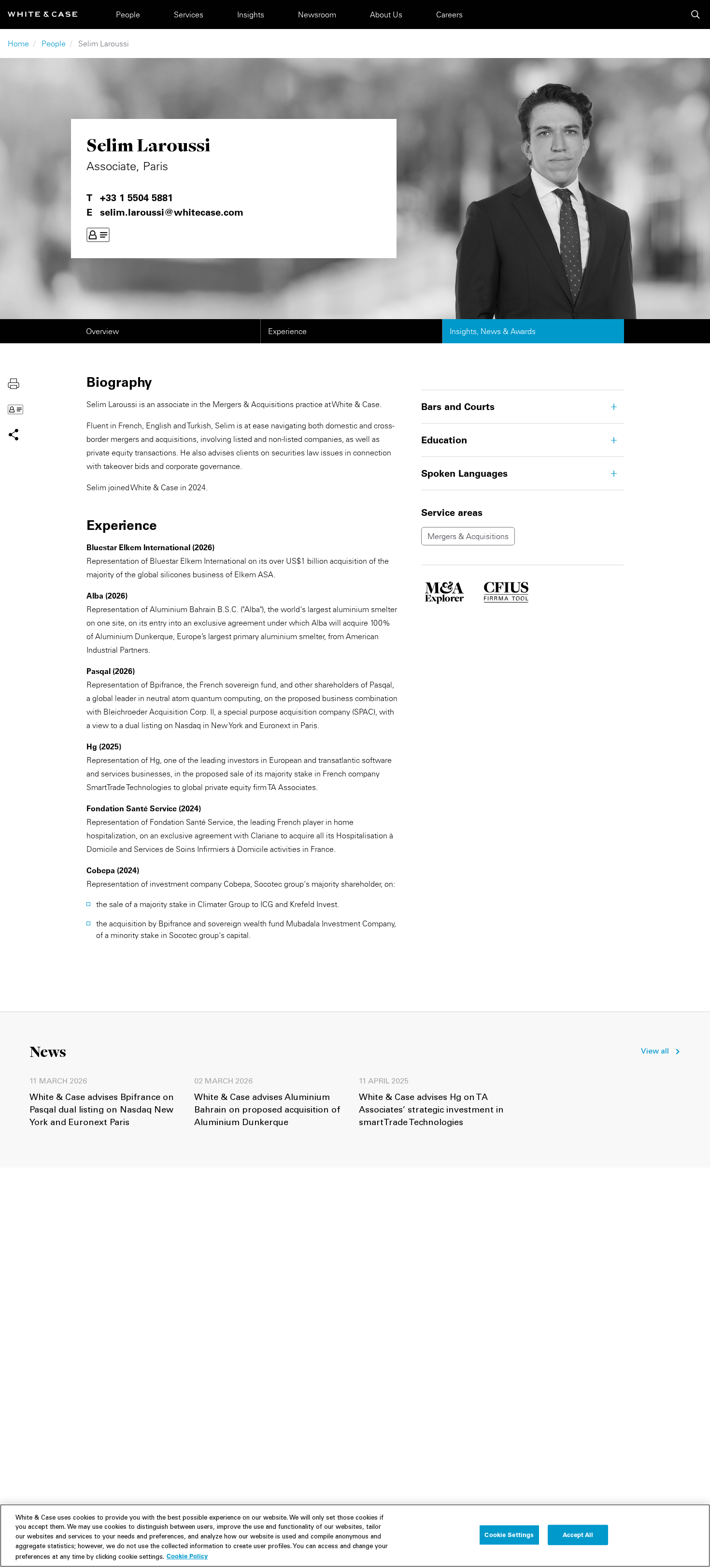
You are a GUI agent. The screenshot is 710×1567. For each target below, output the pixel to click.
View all (655, 1051)
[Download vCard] (98, 235)
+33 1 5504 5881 (136, 198)
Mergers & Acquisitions (468, 536)
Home (18, 43)
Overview (102, 331)
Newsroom (317, 14)
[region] (355, 1535)
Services (188, 14)
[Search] (695, 14)
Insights (250, 14)
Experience (287, 331)
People (128, 14)
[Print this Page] (13, 383)
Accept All (578, 1534)
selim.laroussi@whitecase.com (171, 212)
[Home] (42, 14)
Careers (449, 14)
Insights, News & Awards (493, 331)
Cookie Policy (187, 1556)
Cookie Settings (509, 1534)
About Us (386, 14)
